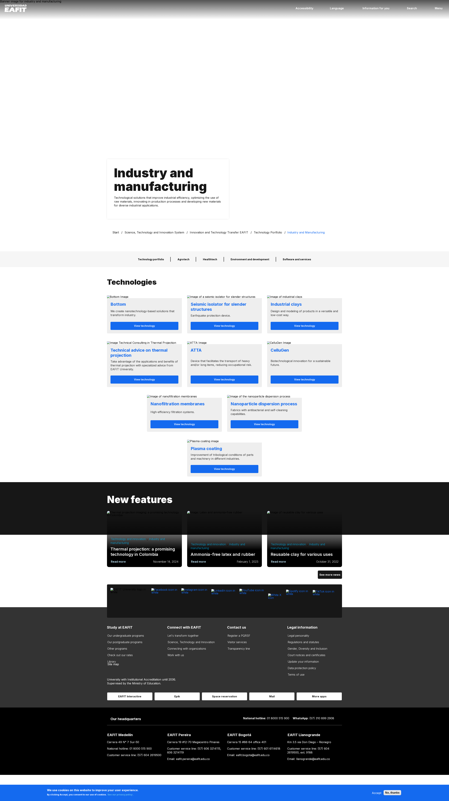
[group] (144, 314)
